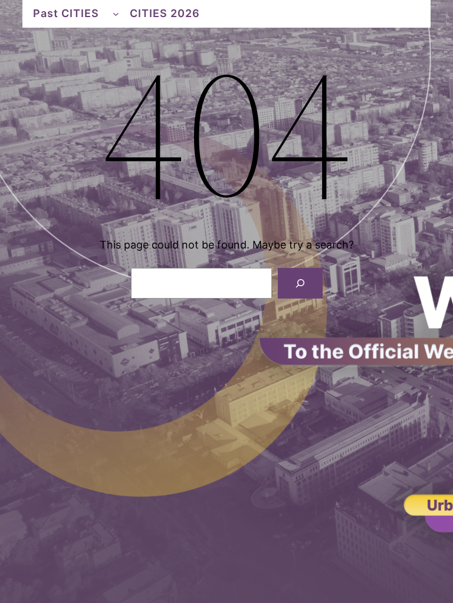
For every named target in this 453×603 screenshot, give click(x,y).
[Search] (300, 283)
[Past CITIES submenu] (116, 14)
